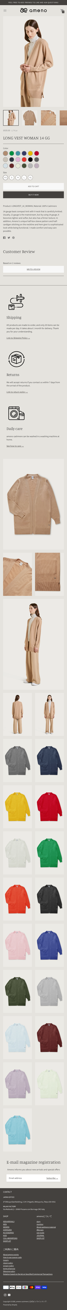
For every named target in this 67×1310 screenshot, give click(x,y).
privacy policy (8, 1266)
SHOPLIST (7, 1241)
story (39, 1221)
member (40, 1224)
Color (5, 148)
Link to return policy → (17, 392)
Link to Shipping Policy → (18, 338)
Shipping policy (9, 1271)
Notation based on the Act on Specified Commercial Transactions (28, 1274)
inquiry (6, 1260)
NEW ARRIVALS (8, 1221)
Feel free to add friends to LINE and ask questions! (33, 2)
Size (5, 172)
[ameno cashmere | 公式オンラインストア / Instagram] (5, 1294)
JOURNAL (40, 1235)
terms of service (9, 1268)
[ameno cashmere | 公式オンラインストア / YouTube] (9, 1294)
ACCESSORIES (8, 1232)
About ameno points (11, 1254)
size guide (40, 1232)
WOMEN (6, 1227)
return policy (8, 1263)
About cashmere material (46, 1227)
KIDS (5, 1235)
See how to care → (15, 446)
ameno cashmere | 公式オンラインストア (31, 1301)
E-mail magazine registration (34, 1162)
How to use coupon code (12, 1257)
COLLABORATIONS (10, 1238)
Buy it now (34, 195)
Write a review (33, 269)
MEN (5, 1224)
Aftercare (40, 1230)
